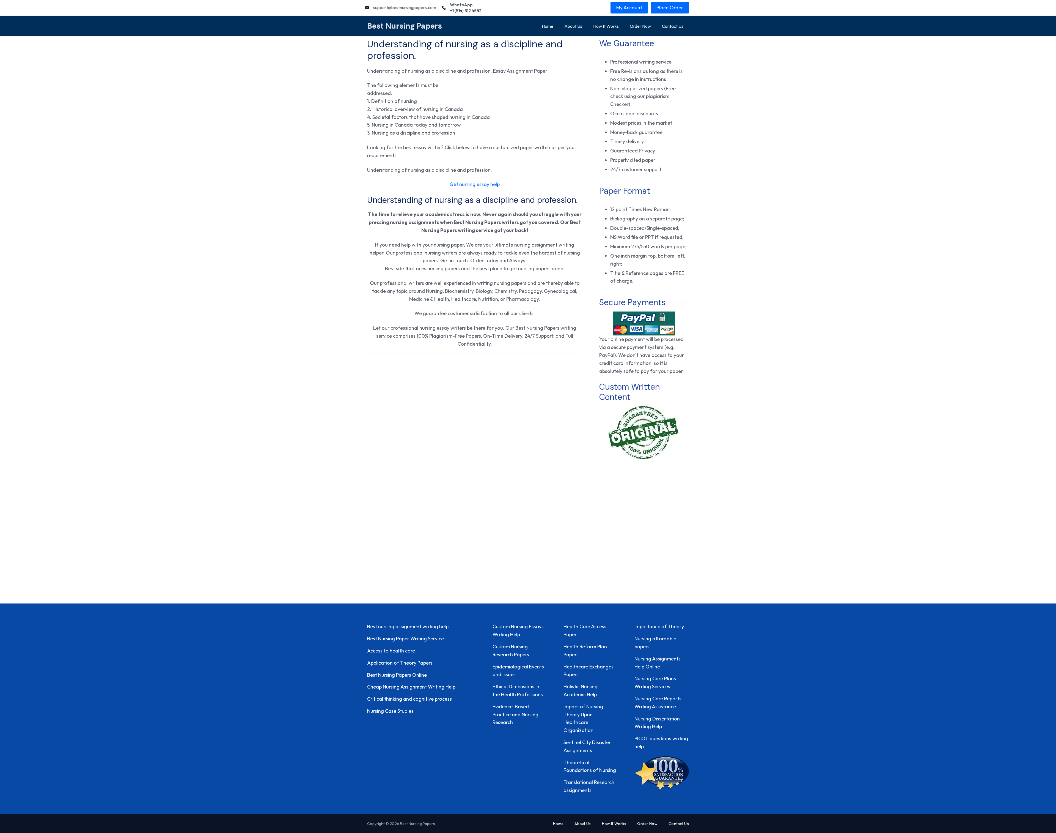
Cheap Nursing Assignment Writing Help (411, 687)
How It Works (606, 26)
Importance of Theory (659, 626)
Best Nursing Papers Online (397, 675)
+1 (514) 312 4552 (466, 10)
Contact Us (672, 26)
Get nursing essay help (475, 184)
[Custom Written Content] (643, 432)
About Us (573, 26)
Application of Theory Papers (400, 663)
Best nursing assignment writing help (408, 626)
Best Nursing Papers (404, 26)
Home (547, 26)
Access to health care (391, 651)
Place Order (669, 7)
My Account (629, 7)
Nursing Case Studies (390, 711)
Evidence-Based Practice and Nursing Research (515, 714)
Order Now (640, 26)
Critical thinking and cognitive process (409, 699)
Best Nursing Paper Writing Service (405, 638)
